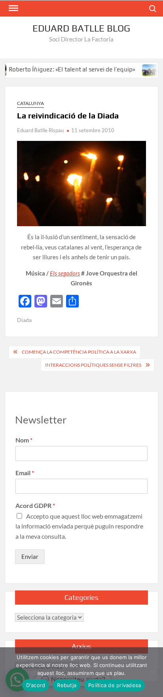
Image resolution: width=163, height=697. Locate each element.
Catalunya (30, 103)
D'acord (35, 685)
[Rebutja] (153, 672)
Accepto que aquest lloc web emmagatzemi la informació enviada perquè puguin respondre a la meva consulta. (79, 526)
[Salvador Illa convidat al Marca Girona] (144, 69)
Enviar (29, 556)
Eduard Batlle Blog (81, 28)
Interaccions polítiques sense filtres (93, 365)
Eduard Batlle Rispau (40, 130)
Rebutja (66, 685)
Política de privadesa (114, 685)
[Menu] (13, 8)
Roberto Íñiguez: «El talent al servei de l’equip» (65, 69)
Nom (23, 440)
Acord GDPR (35, 505)
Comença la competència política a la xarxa (79, 352)
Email (24, 472)
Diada (24, 320)
